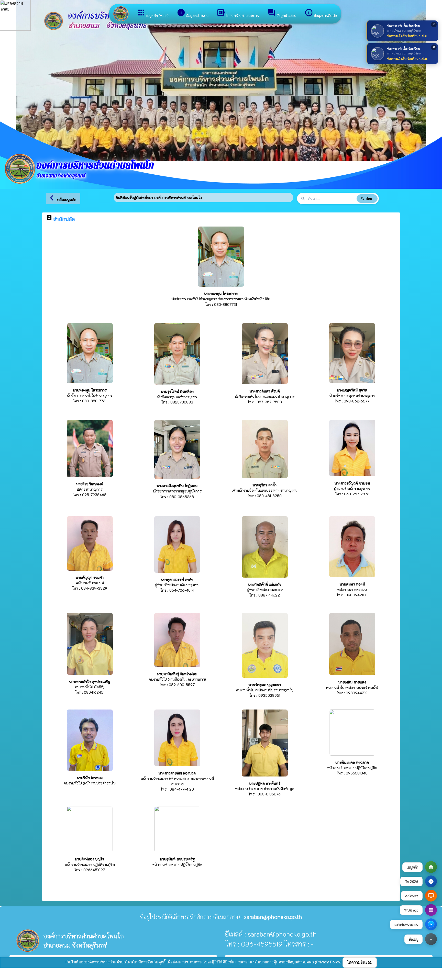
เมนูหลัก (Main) (153, 13)
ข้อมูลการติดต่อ (320, 13)
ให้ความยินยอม (359, 962)
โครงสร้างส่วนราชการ (238, 13)
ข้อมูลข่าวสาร (281, 13)
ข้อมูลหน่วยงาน (192, 13)
